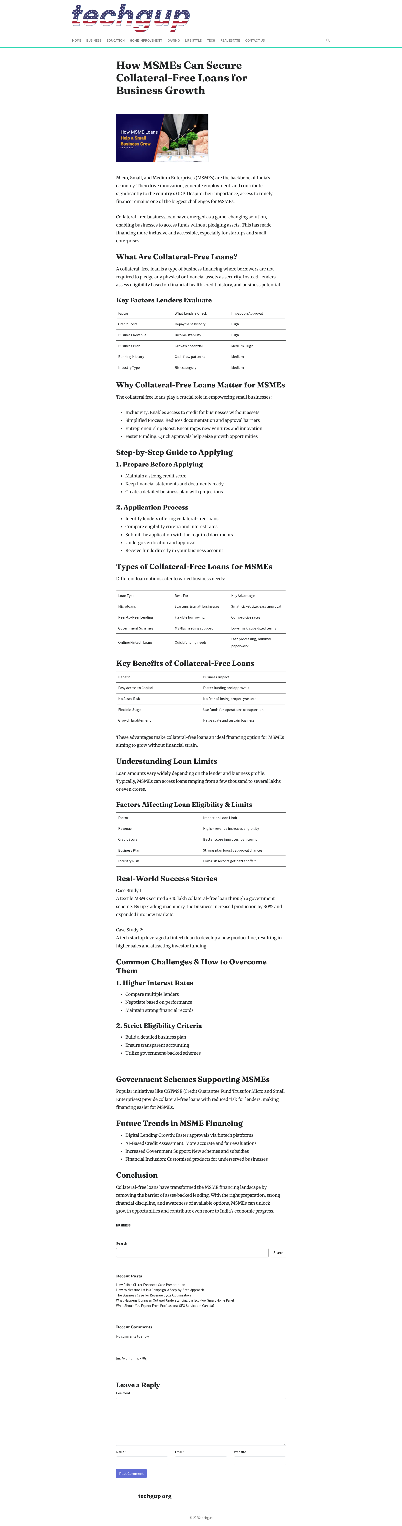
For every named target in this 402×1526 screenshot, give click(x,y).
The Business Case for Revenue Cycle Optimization (153, 1295)
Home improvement (146, 40)
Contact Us (255, 40)
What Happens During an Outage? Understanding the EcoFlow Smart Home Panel (175, 1300)
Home (76, 40)
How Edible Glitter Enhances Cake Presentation (150, 1285)
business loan (161, 217)
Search (121, 1243)
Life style (193, 40)
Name (121, 1452)
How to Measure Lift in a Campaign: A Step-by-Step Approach (160, 1290)
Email (179, 1452)
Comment (123, 1393)
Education (116, 40)
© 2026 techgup (201, 1518)
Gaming (174, 40)
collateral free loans (145, 397)
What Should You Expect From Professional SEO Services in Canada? (165, 1305)
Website (240, 1452)
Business (93, 40)
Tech (211, 40)
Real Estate (230, 40)
